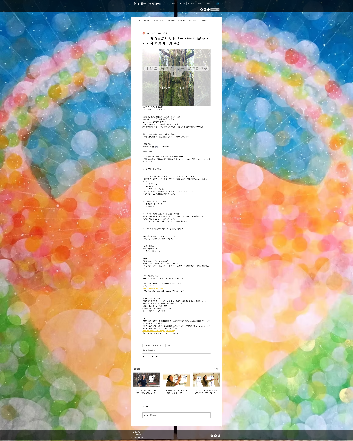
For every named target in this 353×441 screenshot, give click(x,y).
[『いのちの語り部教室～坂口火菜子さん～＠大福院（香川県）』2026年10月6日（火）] (206, 379)
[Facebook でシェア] (143, 356)
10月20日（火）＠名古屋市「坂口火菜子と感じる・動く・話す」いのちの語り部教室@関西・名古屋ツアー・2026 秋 (146, 392)
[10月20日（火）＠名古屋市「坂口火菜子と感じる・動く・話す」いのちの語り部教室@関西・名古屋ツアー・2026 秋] (146, 379)
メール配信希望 (138, 434)
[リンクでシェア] (157, 356)
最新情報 (146, 20)
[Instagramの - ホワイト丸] (208, 9)
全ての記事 (136, 20)
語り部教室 (171, 20)
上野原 (169, 345)
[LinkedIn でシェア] (152, 356)
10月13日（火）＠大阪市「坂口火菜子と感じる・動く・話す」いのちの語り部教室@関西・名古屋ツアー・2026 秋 (176, 392)
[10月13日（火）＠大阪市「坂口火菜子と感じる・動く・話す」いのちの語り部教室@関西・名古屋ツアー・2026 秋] (176, 379)
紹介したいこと (194, 20)
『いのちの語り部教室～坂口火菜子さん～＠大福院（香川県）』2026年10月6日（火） (206, 392)
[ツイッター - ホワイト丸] (205, 9)
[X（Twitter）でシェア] (148, 356)
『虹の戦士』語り (158, 20)
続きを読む (205, 20)
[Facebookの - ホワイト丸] (201, 9)
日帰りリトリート (158, 345)
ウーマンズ (181, 20)
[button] (217, 20)
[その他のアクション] (209, 33)
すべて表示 (216, 369)
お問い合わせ (137, 432)
